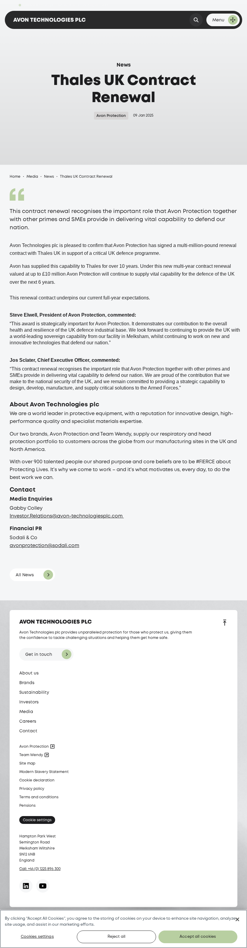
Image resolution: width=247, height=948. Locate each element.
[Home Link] (49, 20)
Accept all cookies (198, 936)
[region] (123, 929)
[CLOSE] (237, 919)
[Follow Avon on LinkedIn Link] (26, 886)
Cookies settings (37, 936)
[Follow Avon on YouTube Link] (42, 886)
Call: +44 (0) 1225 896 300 (40, 869)
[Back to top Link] (225, 623)
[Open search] (196, 20)
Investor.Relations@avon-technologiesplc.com (67, 516)
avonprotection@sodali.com (44, 545)
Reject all (116, 936)
